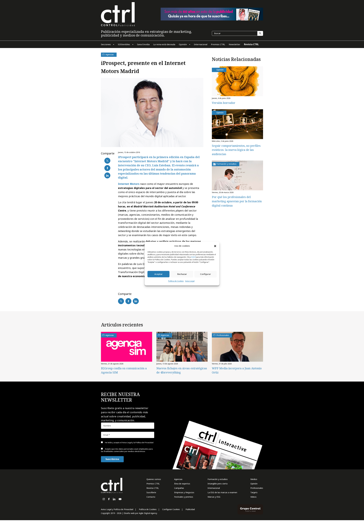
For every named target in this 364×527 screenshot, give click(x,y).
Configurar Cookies (171, 509)
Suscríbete (151, 492)
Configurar (205, 274)
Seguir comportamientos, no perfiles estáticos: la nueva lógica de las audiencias (236, 150)
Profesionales (256, 488)
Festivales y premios (183, 496)
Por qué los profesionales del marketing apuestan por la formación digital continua (237, 201)
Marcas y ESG (214, 496)
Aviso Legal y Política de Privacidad (117, 509)
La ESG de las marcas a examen (222, 492)
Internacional (214, 488)
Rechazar (182, 274)
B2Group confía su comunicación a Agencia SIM (124, 370)
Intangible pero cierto (218, 483)
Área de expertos (182, 483)
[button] (215, 245)
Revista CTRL (152, 488)
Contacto (150, 496)
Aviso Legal (190, 281)
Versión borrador (223, 103)
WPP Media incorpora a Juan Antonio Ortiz (237, 370)
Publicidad (190, 509)
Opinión (254, 483)
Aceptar (158, 274)
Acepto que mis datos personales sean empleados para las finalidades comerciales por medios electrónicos (127, 450)
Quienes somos (153, 479)
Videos (253, 496)
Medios (253, 479)
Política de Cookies (176, 281)
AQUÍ (193, 257)
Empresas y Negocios (184, 492)
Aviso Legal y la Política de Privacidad (137, 442)
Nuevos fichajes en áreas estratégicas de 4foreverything (181, 370)
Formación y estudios (218, 479)
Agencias (178, 479)
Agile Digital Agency (148, 513)
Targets (254, 492)
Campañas (179, 488)
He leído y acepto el (129, 442)
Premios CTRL (153, 483)
